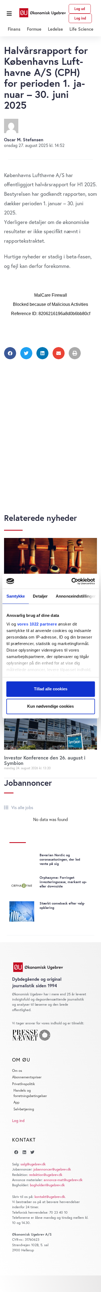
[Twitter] (32, 1152)
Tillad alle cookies (50, 689)
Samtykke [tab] (15, 596)
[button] (9, 13)
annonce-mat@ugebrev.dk (63, 1180)
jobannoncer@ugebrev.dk (52, 1169)
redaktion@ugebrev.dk (45, 1174)
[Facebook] (16, 1152)
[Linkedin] (24, 1152)
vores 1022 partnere (37, 624)
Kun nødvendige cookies (50, 706)
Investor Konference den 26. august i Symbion (44, 760)
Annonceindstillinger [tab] (76, 596)
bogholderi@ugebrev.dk (47, 1185)
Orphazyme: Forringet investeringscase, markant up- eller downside (63, 882)
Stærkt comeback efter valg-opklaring (62, 905)
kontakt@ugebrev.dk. (50, 1196)
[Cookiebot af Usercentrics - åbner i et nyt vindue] (72, 581)
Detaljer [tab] (40, 596)
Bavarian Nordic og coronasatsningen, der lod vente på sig (60, 859)
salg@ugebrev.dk (33, 1164)
